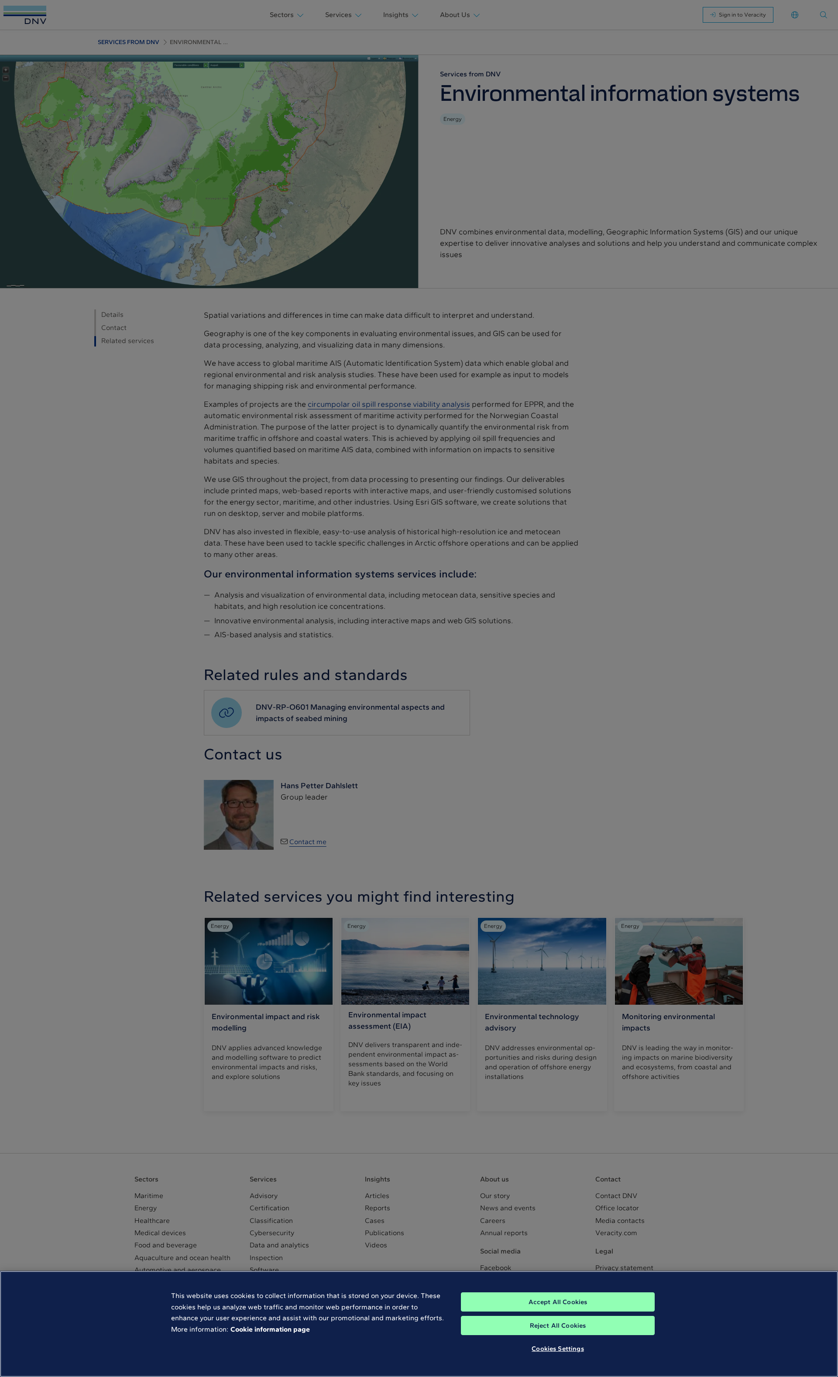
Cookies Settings (558, 1349)
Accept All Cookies (558, 1302)
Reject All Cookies (558, 1325)
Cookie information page (270, 1329)
